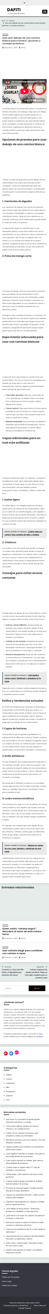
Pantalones (10, 1091)
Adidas (9, 1075)
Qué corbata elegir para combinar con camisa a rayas (22, 952)
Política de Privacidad (10, 1277)
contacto (39, 1036)
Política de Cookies (9, 1285)
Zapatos (9, 1095)
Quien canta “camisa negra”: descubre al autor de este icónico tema (22, 931)
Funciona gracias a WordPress (16, 1305)
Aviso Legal (6, 1281)
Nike (8, 1087)
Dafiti (14, 10)
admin (23, 48)
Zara (8, 1100)
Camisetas (10, 1083)
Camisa (5, 34)
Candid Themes (24, 1308)
